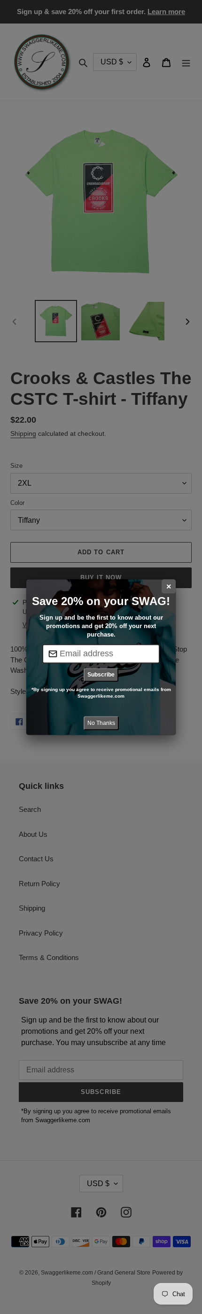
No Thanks (101, 723)
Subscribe (101, 674)
